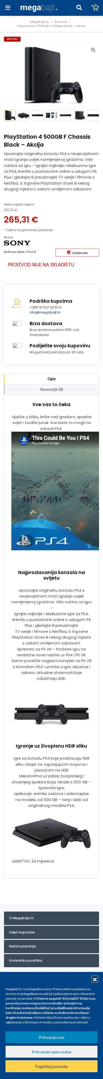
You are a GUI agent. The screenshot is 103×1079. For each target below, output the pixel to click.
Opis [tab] (52, 379)
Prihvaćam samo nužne (51, 1051)
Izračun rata (80, 252)
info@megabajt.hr (45, 312)
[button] (94, 978)
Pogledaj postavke (51, 1066)
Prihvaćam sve (51, 1037)
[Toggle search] (79, 8)
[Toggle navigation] (8, 8)
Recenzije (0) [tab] (51, 389)
